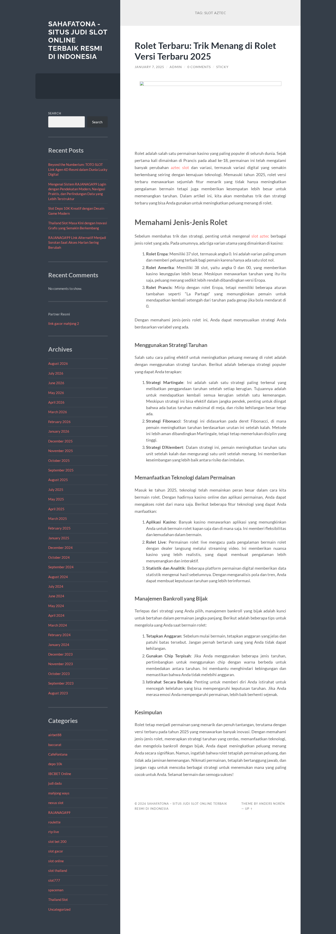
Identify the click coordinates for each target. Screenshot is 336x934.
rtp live (53, 832)
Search (54, 113)
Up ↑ (249, 808)
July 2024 (55, 586)
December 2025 (60, 441)
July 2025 (55, 489)
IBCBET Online (59, 774)
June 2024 (56, 596)
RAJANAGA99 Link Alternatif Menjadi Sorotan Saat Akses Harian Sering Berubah (77, 242)
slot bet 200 (57, 841)
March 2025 (57, 518)
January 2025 (58, 538)
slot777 (54, 880)
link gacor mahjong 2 (63, 323)
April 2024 (56, 615)
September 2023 (61, 683)
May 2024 (56, 606)
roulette (54, 822)
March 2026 (57, 412)
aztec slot (180, 167)
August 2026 (58, 363)
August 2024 (58, 577)
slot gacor (55, 851)
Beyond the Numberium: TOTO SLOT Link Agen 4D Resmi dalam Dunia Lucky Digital (77, 169)
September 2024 (61, 567)
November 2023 (60, 664)
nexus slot (56, 803)
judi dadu (55, 783)
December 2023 (60, 654)
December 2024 (60, 547)
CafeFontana (57, 754)
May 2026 (56, 393)
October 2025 (59, 460)
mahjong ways (58, 793)
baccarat (54, 745)
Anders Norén (272, 803)
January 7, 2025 (149, 67)
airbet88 (54, 735)
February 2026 (59, 422)
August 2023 (58, 693)
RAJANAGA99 (59, 812)
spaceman (55, 890)
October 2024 (59, 557)
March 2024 (57, 625)
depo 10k (55, 764)
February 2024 (59, 635)
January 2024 (58, 645)
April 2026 (56, 402)
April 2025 (56, 509)
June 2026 (56, 383)
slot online (56, 861)
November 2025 (60, 451)
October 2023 (59, 674)
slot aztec (260, 235)
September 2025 (61, 470)
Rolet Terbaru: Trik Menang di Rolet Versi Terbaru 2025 (205, 50)
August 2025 (58, 480)
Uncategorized (59, 909)
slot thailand (57, 870)
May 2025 (56, 499)
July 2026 (55, 373)
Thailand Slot (58, 899)
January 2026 (58, 431)
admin (176, 67)
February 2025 (59, 528)
